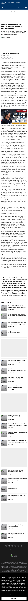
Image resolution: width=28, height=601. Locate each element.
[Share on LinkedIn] (8, 58)
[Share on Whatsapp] (2, 58)
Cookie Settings (14, 594)
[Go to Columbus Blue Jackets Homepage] (13, 2)
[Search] (2, 7)
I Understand (14, 598)
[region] (14, 587)
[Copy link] (11, 58)
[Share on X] (5, 58)
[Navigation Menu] (26, 7)
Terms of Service (12, 591)
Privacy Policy (16, 583)
